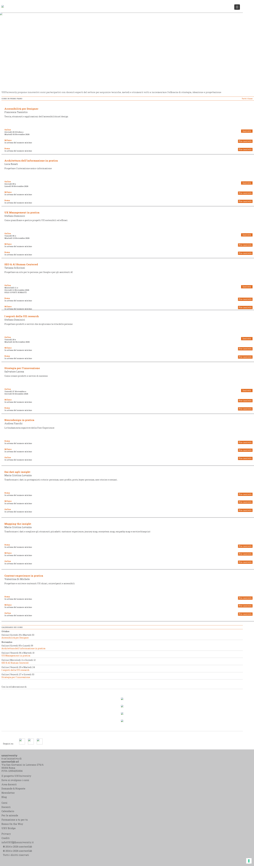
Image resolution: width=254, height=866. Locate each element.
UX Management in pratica (21, 212)
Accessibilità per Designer (21, 108)
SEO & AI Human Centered (21, 264)
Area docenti (9, 784)
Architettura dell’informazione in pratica (31, 160)
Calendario (7, 811)
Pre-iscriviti (245, 141)
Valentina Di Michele (17, 579)
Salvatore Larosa (14, 371)
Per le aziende (9, 815)
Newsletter (8, 792)
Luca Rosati (11, 163)
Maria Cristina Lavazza (18, 475)
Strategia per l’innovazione (22, 368)
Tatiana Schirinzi (14, 267)
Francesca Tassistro (15, 112)
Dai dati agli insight (17, 472)
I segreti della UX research (21, 316)
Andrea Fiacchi (13, 423)
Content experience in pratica (23, 575)
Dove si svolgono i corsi (15, 780)
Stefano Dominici (14, 215)
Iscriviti (247, 131)
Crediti (5, 838)
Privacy (6, 833)
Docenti (6, 807)
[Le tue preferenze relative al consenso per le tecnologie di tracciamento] (249, 861)
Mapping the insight (17, 523)
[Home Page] (2, 4)
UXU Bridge (8, 828)
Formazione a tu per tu (14, 819)
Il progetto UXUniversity (16, 775)
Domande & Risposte (13, 788)
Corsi (4, 802)
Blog (4, 797)
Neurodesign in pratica (19, 420)
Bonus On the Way (12, 823)
